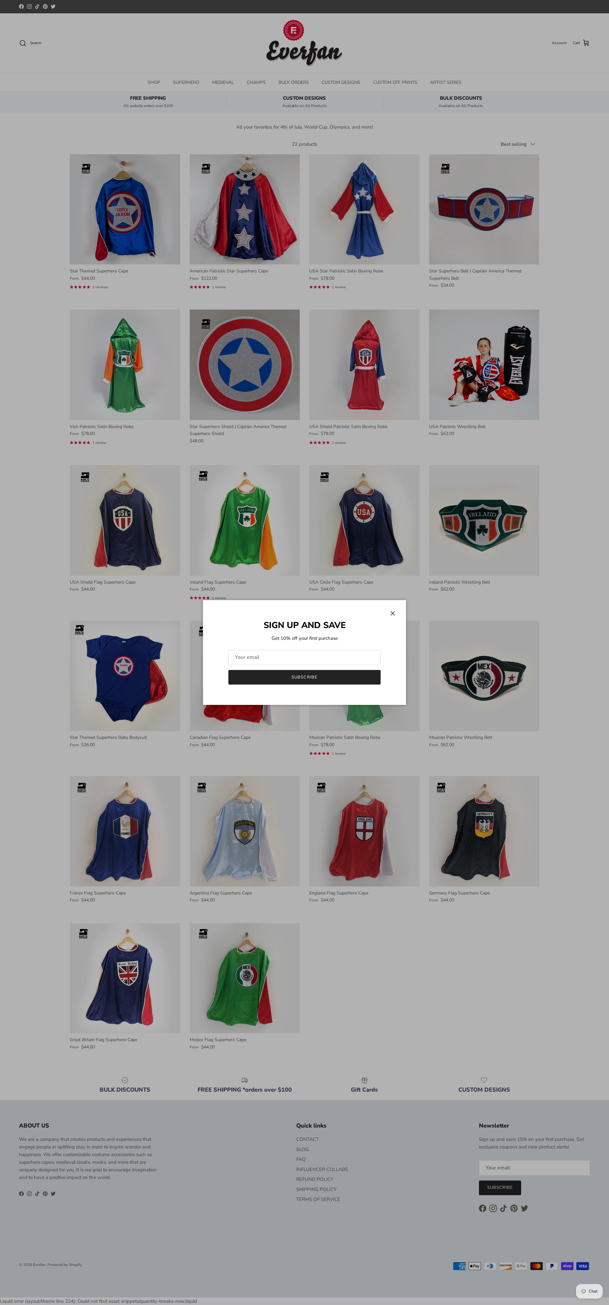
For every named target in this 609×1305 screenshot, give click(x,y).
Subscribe (304, 677)
